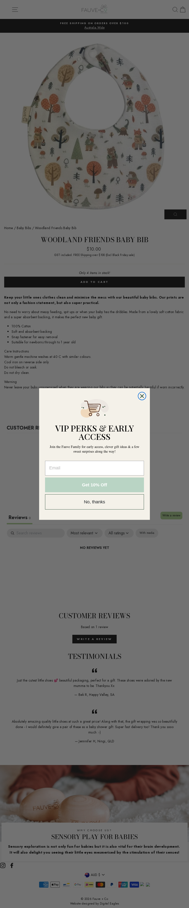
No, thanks (94, 501)
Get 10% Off (94, 484)
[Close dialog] (142, 396)
